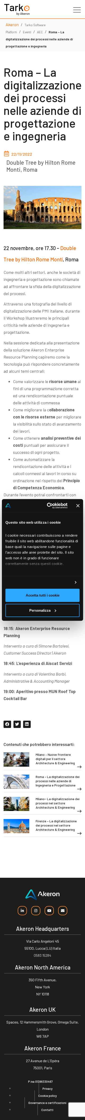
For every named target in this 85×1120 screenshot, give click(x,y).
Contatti (47, 1110)
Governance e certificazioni (47, 1103)
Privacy (47, 1089)
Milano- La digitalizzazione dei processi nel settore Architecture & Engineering (58, 803)
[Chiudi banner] (78, 505)
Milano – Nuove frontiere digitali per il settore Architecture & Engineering (55, 758)
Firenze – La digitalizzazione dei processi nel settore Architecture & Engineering (56, 825)
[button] (7, 724)
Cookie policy (47, 1096)
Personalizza (40, 610)
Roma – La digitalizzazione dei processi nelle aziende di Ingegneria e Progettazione (58, 781)
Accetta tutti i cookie (43, 595)
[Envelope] (62, 910)
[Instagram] (35, 910)
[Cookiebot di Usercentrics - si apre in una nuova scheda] (50, 506)
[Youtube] (49, 910)
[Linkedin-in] (22, 910)
